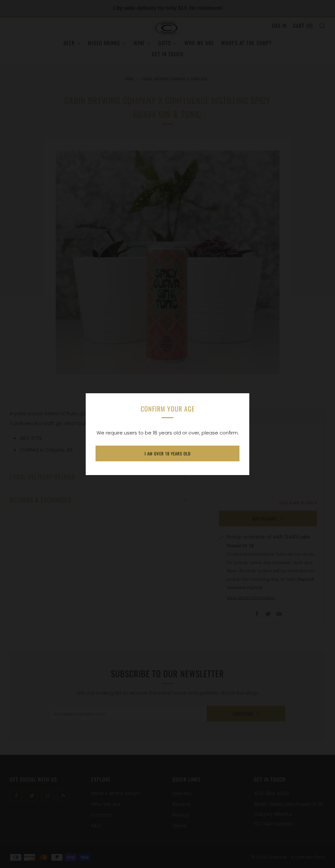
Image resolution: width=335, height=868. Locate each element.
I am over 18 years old (168, 453)
